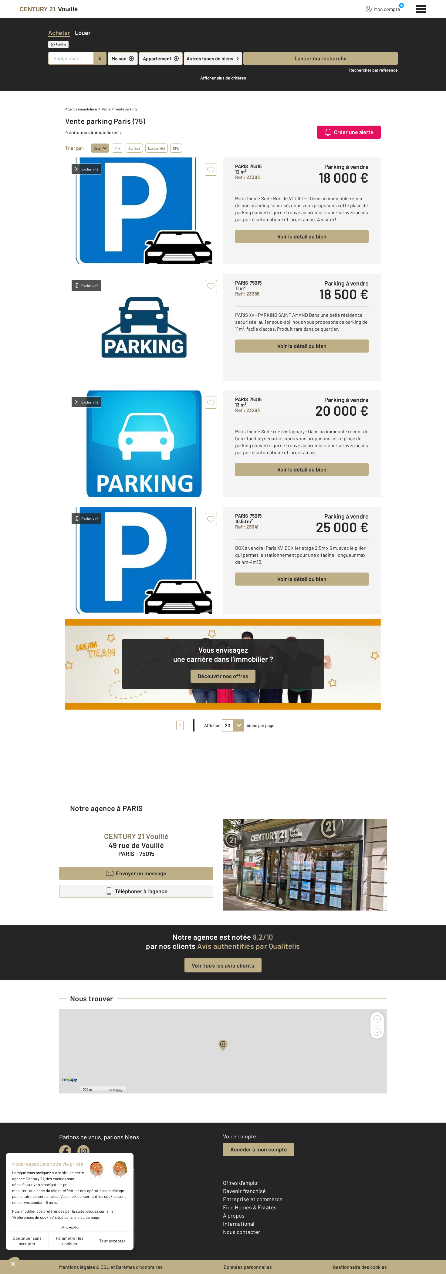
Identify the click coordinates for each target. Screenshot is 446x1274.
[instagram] (83, 1151)
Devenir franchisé (244, 1191)
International (238, 1223)
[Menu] (421, 8)
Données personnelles (248, 1267)
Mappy (118, 1089)
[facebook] (65, 1151)
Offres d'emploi (241, 1182)
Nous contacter (241, 1231)
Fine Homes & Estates (250, 1207)
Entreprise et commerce (252, 1199)
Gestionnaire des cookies (360, 1267)
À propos (234, 1215)
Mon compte (387, 9)
